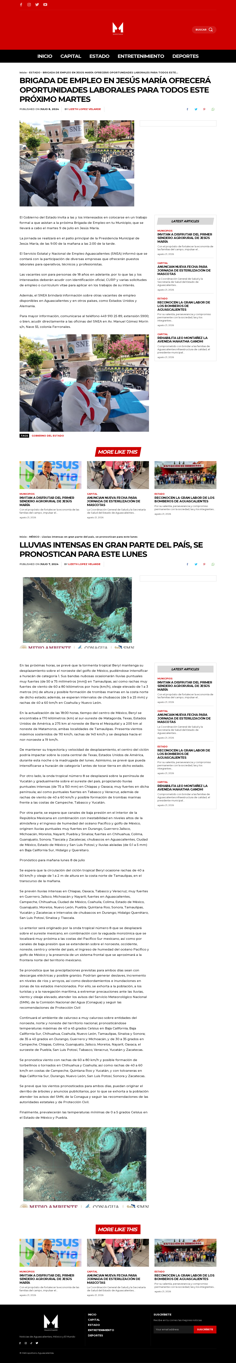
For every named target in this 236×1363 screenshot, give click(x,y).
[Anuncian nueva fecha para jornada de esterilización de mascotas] (118, 475)
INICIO (92, 1314)
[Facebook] (21, 5)
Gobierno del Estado (48, 435)
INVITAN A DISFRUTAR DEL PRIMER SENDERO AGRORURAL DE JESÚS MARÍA (184, 237)
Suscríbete (205, 1329)
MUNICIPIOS (164, 231)
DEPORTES (95, 1335)
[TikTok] (31, 1343)
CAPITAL (162, 263)
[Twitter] (37, 5)
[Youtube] (45, 5)
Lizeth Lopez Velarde (85, 109)
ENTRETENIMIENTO (101, 1330)
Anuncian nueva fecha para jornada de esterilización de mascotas (184, 270)
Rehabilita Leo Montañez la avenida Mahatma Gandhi (182, 339)
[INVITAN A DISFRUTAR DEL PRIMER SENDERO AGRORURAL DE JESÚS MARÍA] (50, 475)
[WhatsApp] (212, 109)
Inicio (23, 72)
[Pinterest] (204, 109)
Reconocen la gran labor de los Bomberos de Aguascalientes (183, 306)
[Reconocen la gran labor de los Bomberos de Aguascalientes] (185, 475)
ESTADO (34, 72)
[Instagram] (29, 5)
